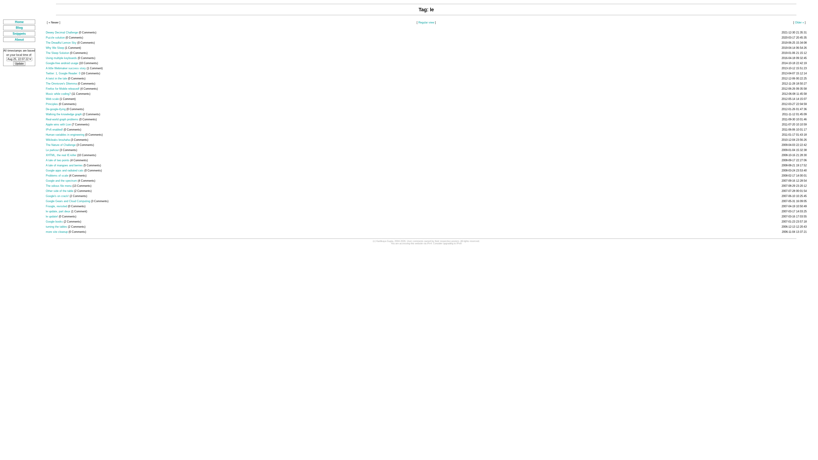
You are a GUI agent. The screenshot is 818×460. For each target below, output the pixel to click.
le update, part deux (58, 211)
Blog (19, 27)
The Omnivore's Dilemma (61, 83)
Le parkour (52, 150)
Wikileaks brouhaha (58, 139)
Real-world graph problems (62, 119)
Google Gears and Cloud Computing (68, 201)
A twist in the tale (56, 78)
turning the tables (56, 226)
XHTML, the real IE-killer (61, 155)
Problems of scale (57, 175)
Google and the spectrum (61, 180)
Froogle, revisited (56, 206)
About (19, 39)
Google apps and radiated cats (65, 170)
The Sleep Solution (57, 53)
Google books (54, 221)
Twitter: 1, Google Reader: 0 (63, 73)
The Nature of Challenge (61, 145)
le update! (52, 216)
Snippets (19, 33)
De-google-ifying (56, 109)
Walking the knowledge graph (64, 114)
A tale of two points (57, 160)
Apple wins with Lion (58, 124)
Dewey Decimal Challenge (62, 32)
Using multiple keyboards (61, 58)
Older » (799, 22)
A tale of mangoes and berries (64, 165)
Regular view (426, 22)
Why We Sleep (55, 47)
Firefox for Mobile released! (62, 88)
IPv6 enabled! (54, 129)
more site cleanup (57, 231)
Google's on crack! (57, 196)
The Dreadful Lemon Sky (61, 42)
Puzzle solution (55, 37)
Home (19, 22)
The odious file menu (59, 185)
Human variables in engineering (65, 134)
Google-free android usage (62, 63)
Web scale (52, 99)
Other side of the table (59, 191)
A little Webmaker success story (66, 68)
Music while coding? (58, 93)
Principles (52, 104)
